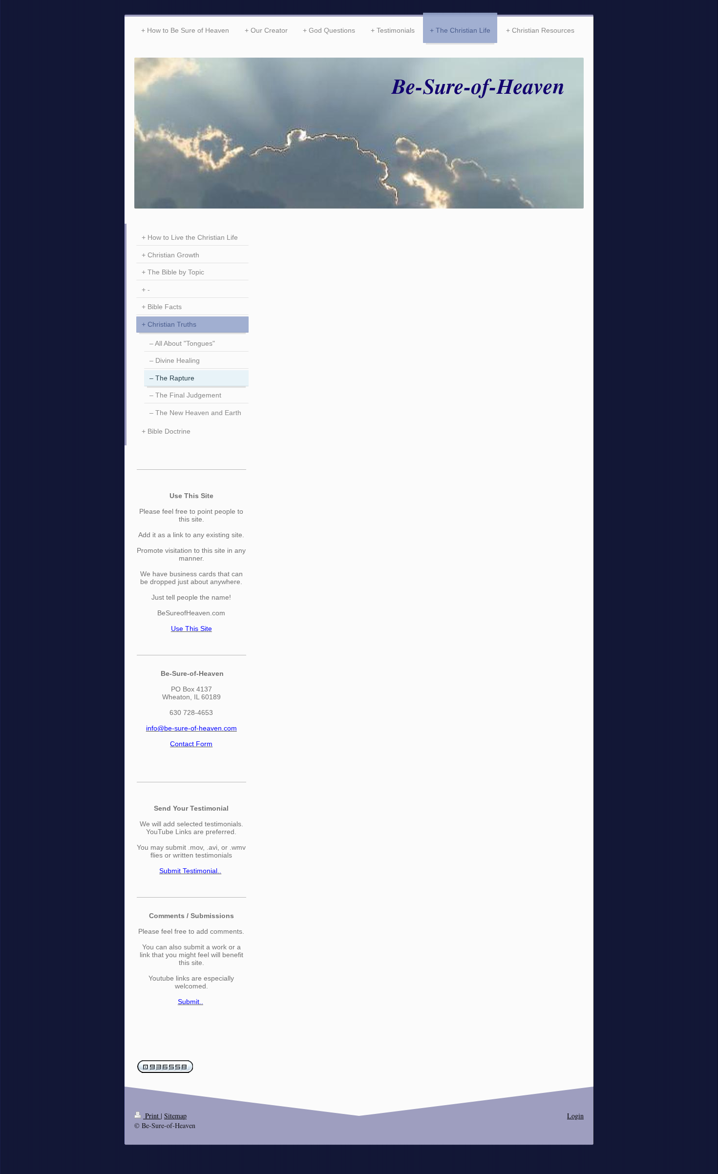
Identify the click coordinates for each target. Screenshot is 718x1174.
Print (152, 1115)
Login (575, 1115)
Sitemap (175, 1115)
